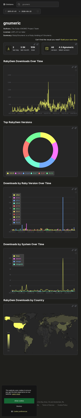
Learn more (16, 394)
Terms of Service (48, 405)
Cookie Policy (62, 405)
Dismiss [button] (19, 406)
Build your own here (69, 40)
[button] (19, 411)
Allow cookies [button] (19, 401)
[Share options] (34, 44)
